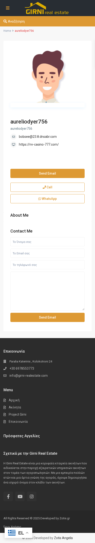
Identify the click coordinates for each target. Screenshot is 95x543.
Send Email (47, 173)
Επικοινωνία (18, 421)
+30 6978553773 (21, 368)
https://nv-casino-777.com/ (39, 144)
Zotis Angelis (63, 538)
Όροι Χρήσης (12, 527)
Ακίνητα (15, 407)
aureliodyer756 (29, 121)
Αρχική (14, 400)
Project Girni (17, 414)
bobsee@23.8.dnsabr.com (38, 136)
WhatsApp (49, 199)
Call (49, 187)
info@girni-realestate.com (28, 375)
